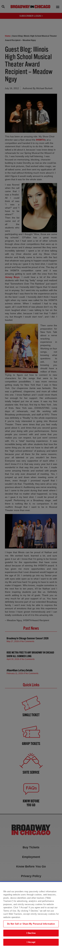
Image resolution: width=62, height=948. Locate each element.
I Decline (31, 933)
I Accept (31, 942)
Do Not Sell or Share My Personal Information (31, 924)
